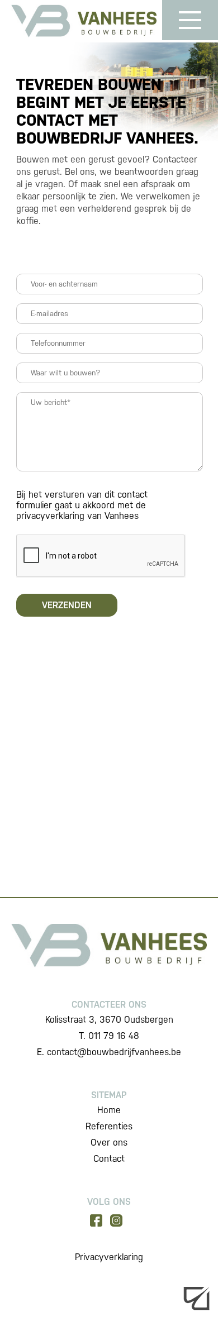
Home (109, 1110)
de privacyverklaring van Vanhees (81, 510)
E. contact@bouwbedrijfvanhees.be (109, 1052)
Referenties (109, 1126)
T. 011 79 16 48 (109, 1036)
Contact (109, 1158)
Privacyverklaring (109, 1257)
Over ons (109, 1142)
